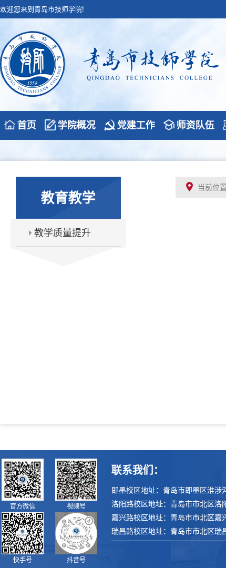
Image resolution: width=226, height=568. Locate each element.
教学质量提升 (62, 233)
